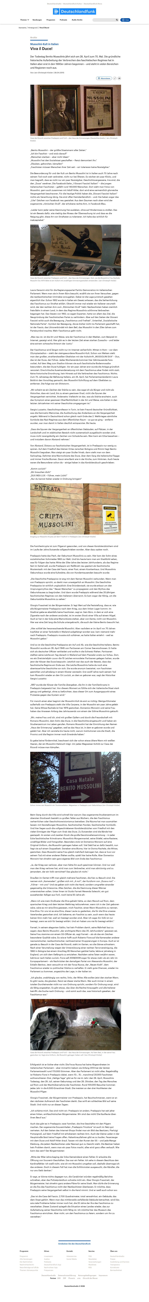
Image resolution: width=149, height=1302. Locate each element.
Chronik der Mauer (90, 1278)
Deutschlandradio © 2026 (74, 1286)
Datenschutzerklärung (67, 1275)
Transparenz (115, 1265)
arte (78, 1278)
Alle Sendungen (26, 1259)
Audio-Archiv (77, 20)
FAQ (90, 1256)
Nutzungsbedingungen (87, 1275)
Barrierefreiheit (116, 1270)
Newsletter (92, 1259)
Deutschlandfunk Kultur (72, 4)
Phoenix (71, 1278)
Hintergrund (32, 28)
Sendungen (37, 20)
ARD (59, 1278)
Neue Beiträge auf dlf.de (29, 1267)
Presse (112, 1259)
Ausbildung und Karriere (119, 1262)
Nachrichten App (51, 1267)
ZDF (64, 1278)
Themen (23, 20)
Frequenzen (48, 1270)
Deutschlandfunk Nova (93, 4)
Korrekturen (114, 1267)
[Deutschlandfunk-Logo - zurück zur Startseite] (74, 11)
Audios (47, 1259)
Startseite (22, 28)
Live (127, 20)
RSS (90, 1267)
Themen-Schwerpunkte (29, 1270)
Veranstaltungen (94, 1262)
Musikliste (92, 1265)
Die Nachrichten (26, 1262)
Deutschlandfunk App (52, 1265)
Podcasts (63, 20)
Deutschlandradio (54, 4)
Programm (51, 20)
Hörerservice (71, 1256)
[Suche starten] (117, 20)
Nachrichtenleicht (27, 1265)
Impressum (103, 1275)
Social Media (72, 1259)
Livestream (48, 1256)
